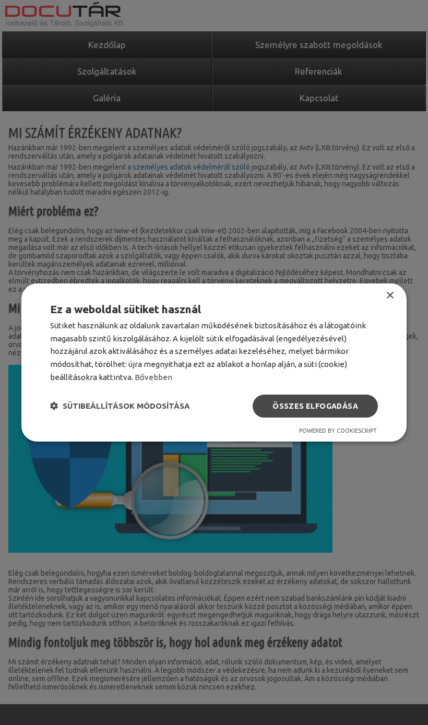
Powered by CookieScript (338, 430)
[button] (120, 406)
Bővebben (153, 377)
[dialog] (214, 362)
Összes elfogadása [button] (315, 406)
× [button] (390, 296)
